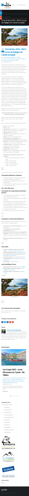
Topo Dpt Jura (7, 422)
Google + (10, 322)
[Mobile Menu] (2, 5)
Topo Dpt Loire (7, 424)
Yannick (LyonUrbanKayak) (9, 57)
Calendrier (5, 58)
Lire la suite (5, 389)
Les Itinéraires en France (7, 404)
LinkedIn (8, 322)
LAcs (25, 58)
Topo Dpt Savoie (7, 432)
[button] (9, 396)
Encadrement (13, 58)
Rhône (17, 60)
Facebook (2, 322)
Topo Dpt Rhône (7, 427)
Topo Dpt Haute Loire (8, 415)
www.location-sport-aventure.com (16, 250)
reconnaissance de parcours (9, 60)
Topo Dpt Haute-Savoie (9, 417)
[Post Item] (14, 365)
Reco (2, 60)
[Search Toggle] (13, 4)
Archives (18, 57)
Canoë (9, 58)
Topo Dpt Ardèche (8, 409)
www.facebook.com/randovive (10, 255)
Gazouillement (5, 322)
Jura (20, 58)
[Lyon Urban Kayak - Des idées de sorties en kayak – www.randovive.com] (7, 4)
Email (13, 322)
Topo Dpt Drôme (7, 412)
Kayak (23, 58)
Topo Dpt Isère (7, 419)
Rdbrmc (18, 266)
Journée (17, 58)
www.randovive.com (21, 252)
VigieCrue (24, 266)
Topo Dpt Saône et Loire (9, 429)
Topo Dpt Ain (7, 407)
